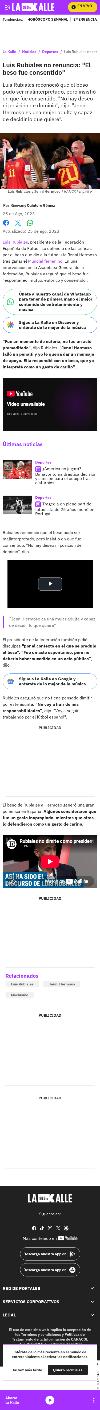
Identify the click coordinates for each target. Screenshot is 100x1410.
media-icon (50, 1400)
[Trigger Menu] (7, 7)
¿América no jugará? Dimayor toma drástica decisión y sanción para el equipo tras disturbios (66, 475)
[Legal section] (92, 1314)
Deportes (50, 52)
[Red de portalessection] (92, 1288)
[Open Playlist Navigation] (94, 1400)
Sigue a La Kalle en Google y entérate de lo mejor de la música (52, 681)
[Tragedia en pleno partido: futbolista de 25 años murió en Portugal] (17, 505)
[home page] (50, 1198)
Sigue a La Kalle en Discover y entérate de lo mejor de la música (52, 325)
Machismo (19, 995)
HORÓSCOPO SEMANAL (47, 19)
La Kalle (9, 52)
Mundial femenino (45, 261)
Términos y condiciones (41, 1334)
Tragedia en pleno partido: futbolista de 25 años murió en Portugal (64, 508)
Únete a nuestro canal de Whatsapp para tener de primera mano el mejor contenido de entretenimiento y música (55, 301)
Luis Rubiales (15, 242)
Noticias (29, 52)
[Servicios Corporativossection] (92, 1301)
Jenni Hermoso (62, 984)
